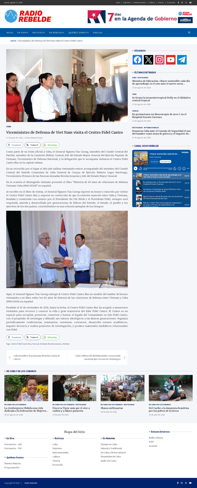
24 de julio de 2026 (60, 414)
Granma (153, 446)
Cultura (152, 2)
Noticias (38, 32)
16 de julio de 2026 (109, 412)
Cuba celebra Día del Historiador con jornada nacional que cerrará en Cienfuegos (97, 357)
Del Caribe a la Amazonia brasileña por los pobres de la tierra (169, 409)
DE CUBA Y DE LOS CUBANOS (21, 371)
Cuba (118, 2)
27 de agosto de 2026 (141, 87)
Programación (11, 467)
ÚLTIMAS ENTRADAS (145, 72)
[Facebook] (178, 2)
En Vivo (22, 32)
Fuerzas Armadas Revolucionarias (47, 344)
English (97, 32)
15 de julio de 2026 (157, 414)
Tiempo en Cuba (109, 444)
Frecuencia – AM (13, 444)
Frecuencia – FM (12, 448)
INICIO (9, 32)
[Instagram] (182, 2)
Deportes (126, 2)
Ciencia (161, 2)
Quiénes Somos (78, 32)
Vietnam (66, 344)
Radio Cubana (156, 437)
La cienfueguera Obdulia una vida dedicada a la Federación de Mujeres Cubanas (25, 411)
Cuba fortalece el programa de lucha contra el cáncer (36, 357)
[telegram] (182, 59)
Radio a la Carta (108, 460)
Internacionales (140, 2)
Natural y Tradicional (111, 448)
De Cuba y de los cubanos (15, 404)
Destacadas (143, 77)
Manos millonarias (112, 408)
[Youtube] (190, 2)
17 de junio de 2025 (14, 137)
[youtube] (171, 59)
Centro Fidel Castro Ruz (21, 344)
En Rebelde (55, 32)
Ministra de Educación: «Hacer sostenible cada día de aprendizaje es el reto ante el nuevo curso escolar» (161, 84)
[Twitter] (186, 2)
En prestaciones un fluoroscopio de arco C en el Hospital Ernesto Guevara (159, 116)
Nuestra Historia (12, 463)
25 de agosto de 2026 (13, 414)
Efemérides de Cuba (111, 456)
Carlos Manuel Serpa (34, 137)
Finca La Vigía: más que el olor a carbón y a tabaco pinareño (71, 409)
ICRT (151, 441)
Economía (171, 2)
